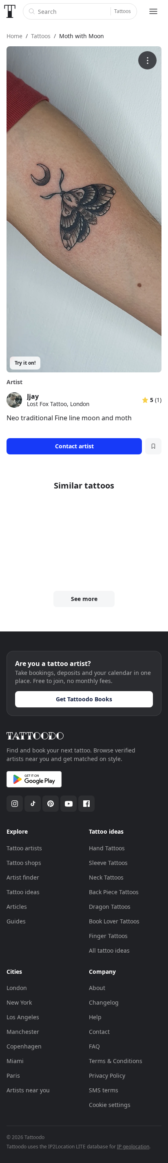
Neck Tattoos (106, 877)
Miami (15, 1061)
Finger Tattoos (108, 936)
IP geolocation (133, 1146)
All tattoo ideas (109, 950)
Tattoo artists (24, 848)
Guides (16, 921)
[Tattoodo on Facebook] (86, 804)
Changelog (104, 1002)
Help (95, 1017)
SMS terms (103, 1090)
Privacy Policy (107, 1075)
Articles (17, 906)
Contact (99, 1031)
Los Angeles (23, 1017)
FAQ (94, 1046)
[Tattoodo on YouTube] (68, 804)
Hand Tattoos (107, 848)
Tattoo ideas (23, 892)
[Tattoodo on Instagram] (15, 804)
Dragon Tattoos (109, 906)
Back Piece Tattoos (114, 892)
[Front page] (10, 11)
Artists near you (28, 1090)
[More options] (147, 60)
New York (19, 1002)
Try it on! (25, 362)
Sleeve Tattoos (108, 863)
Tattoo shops (24, 863)
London (17, 988)
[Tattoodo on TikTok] (32, 804)
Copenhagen (24, 1046)
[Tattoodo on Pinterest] (50, 804)
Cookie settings (109, 1105)
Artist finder (23, 877)
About (97, 988)
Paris (13, 1075)
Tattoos (122, 11)
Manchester (23, 1031)
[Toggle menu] (153, 11)
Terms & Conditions (115, 1061)
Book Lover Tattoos (114, 921)
